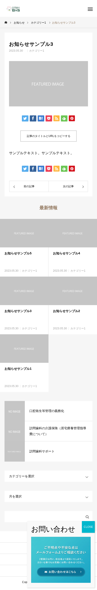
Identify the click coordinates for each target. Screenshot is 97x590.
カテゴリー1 (36, 50)
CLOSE (88, 526)
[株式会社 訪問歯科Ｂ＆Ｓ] (16, 9)
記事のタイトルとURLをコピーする (48, 136)
